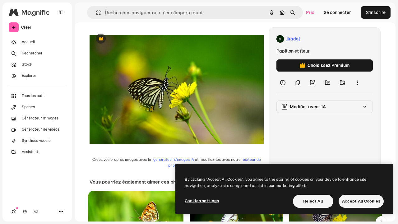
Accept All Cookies (361, 201)
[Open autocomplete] (95, 12)
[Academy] (25, 212)
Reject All (313, 201)
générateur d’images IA (173, 159)
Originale (131, 39)
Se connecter (337, 12)
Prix (310, 12)
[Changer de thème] (36, 212)
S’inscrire (376, 12)
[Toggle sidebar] (61, 12)
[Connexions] (14, 212)
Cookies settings (202, 200)
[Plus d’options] (357, 83)
